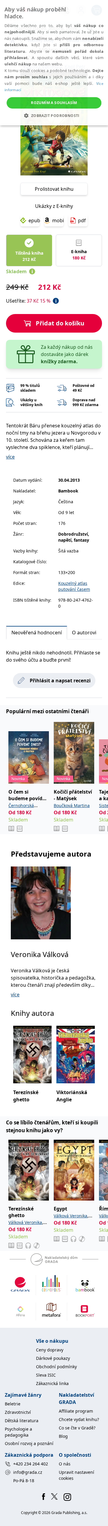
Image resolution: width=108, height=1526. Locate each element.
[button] (53, 115)
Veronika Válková (39, 954)
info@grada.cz (27, 1472)
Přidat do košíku (60, 323)
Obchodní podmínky (56, 1366)
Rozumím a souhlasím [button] (54, 102)
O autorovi (84, 632)
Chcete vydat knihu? (79, 1419)
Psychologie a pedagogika (18, 1432)
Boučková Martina (72, 805)
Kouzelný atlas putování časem (74, 586)
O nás (64, 1464)
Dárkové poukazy (53, 1358)
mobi (58, 220)
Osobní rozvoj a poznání (29, 1443)
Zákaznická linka (52, 1383)
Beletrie (12, 1404)
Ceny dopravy (49, 1350)
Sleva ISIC (46, 1375)
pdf (82, 220)
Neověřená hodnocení (36, 632)
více (10, 456)
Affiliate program (76, 1411)
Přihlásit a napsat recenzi (60, 680)
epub (34, 220)
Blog (63, 1436)
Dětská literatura (21, 1420)
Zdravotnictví (18, 1412)
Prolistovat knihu (54, 189)
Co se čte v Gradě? (77, 1428)
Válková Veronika (25, 1222)
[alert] (54, 62)
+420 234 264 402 (30, 1464)
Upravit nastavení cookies (76, 1475)
